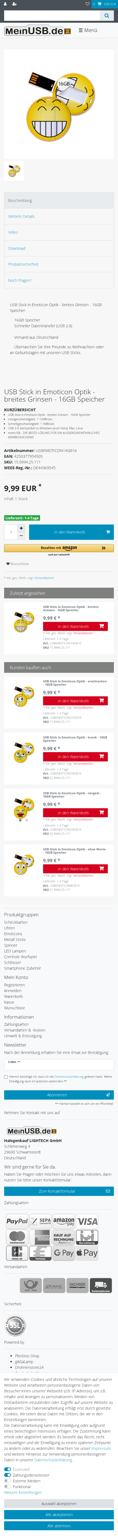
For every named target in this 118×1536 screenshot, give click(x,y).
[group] (23, 808)
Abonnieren (57, 1094)
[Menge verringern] (21, 536)
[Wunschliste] (87, 4)
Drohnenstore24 (29, 1367)
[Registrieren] (15, 4)
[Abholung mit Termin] (101, 1285)
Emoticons (13, 933)
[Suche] (107, 15)
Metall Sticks (15, 939)
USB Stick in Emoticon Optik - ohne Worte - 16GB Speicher (74, 851)
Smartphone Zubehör (22, 968)
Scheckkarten (15, 922)
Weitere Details (21, 216)
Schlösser (12, 962)
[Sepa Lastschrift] (40, 1221)
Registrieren (14, 984)
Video (13, 232)
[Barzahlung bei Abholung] (87, 1237)
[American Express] (40, 1237)
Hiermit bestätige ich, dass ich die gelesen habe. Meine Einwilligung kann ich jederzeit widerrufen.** (60, 1078)
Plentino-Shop (27, 1355)
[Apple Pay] (87, 1253)
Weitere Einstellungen (23, 1492)
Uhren (9, 928)
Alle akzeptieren (59, 1514)
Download (16, 248)
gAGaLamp (24, 1361)
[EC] (17, 1253)
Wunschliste (19, 563)
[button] (59, 550)
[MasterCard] (17, 1237)
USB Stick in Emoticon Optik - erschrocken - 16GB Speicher (75, 683)
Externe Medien (26, 1480)
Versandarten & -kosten (24, 1030)
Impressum (101, 1448)
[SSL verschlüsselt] (15, 1326)
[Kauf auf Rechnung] (63, 1237)
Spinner (10, 945)
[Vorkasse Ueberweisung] (40, 1253)
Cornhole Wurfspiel (20, 956)
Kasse (9, 1002)
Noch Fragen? (20, 280)
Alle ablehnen (59, 1525)
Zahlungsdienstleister (31, 1475)
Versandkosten (43, 578)
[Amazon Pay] (63, 1221)
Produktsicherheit (23, 264)
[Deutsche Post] (31, 1285)
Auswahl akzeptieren (59, 1503)
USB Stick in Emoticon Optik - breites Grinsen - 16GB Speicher (71, 608)
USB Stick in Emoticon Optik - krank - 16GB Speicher (75, 739)
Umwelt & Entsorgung (23, 1035)
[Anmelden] (6, 4)
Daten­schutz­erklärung (53, 1459)
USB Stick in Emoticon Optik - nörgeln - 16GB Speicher (72, 795)
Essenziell (21, 1469)
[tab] (59, 200)
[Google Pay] (63, 1253)
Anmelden (12, 990)
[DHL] (54, 1285)
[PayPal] (17, 1221)
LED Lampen (15, 951)
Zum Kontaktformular (57, 1191)
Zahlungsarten (16, 1024)
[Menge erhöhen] (21, 528)
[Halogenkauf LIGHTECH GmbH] (31, 1130)
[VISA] (87, 1221)
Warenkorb (13, 996)
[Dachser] (77, 1285)
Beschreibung (20, 200)
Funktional (21, 1486)
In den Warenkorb (69, 532)
